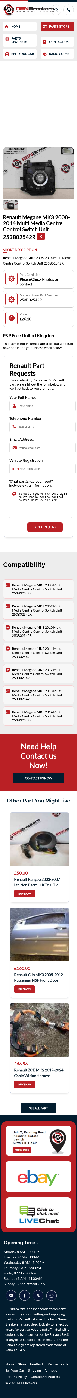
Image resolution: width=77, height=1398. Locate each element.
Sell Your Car (14, 1370)
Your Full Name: (22, 398)
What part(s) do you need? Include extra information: (31, 483)
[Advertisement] (38, 101)
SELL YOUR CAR (22, 54)
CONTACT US (59, 42)
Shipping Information (43, 1370)
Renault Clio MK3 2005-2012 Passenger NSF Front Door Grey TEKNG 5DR (38, 977)
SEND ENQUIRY (45, 527)
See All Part (38, 1108)
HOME (15, 26)
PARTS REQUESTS (19, 40)
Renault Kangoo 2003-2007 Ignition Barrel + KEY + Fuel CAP (37, 881)
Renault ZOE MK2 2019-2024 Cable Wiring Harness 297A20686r (38, 1072)
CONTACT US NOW (38, 778)
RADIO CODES (59, 54)
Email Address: (21, 439)
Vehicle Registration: (26, 460)
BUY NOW (24, 893)
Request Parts (58, 1364)
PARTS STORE (59, 26)
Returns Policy (16, 1376)
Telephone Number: (25, 419)
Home (9, 1364)
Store (22, 1364)
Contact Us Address (45, 1376)
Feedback (37, 1364)
